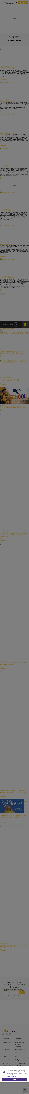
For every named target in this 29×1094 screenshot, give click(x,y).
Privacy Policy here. (12, 1076)
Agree (14, 1079)
